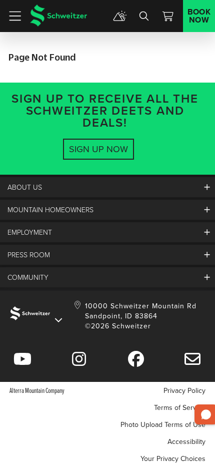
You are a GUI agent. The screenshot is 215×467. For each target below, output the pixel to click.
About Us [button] (25, 187)
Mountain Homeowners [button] (51, 209)
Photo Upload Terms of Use (163, 424)
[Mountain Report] (120, 16)
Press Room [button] (29, 254)
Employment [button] (30, 232)
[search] (144, 16)
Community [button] (28, 277)
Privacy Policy (185, 390)
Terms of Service (180, 407)
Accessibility (187, 441)
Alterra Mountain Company (37, 390)
